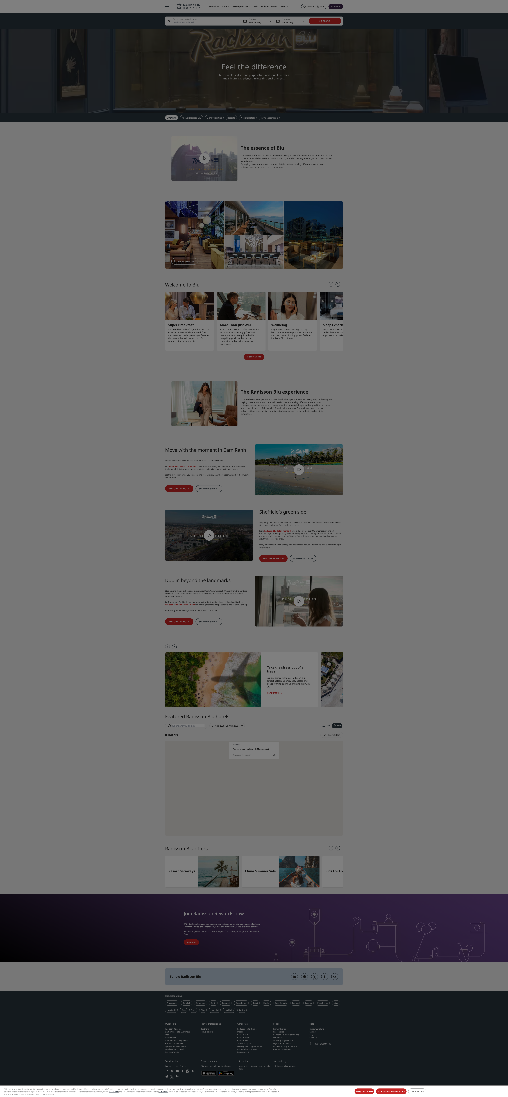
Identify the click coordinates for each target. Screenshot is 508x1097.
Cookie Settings (417, 1091)
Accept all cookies (364, 1091)
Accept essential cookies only (391, 1091)
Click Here (113, 1092)
